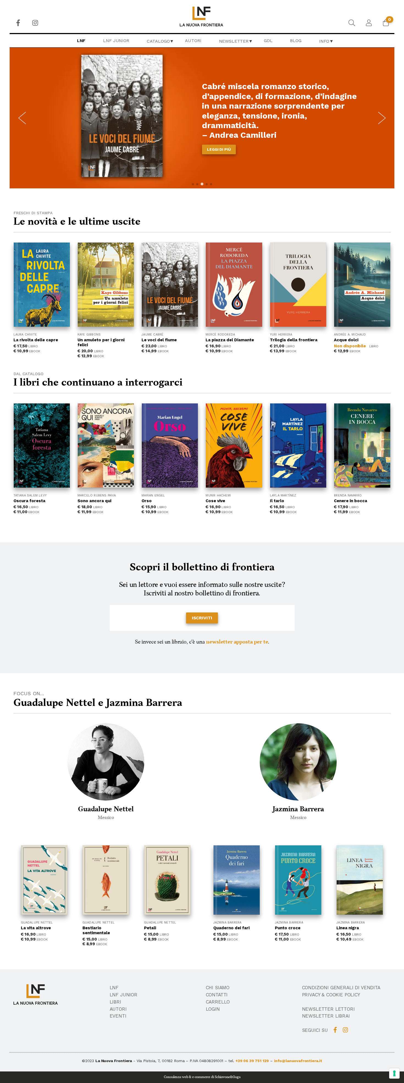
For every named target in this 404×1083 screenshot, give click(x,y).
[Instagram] (35, 23)
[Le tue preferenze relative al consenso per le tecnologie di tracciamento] (394, 1073)
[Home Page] (202, 16)
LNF (81, 40)
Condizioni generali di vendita (341, 987)
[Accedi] (368, 23)
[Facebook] (18, 23)
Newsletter (233, 41)
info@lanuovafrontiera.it (298, 1061)
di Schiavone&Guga (225, 1077)
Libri (115, 1002)
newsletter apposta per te (237, 642)
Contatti (217, 994)
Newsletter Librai (326, 1016)
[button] (193, 184)
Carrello (218, 1002)
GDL (268, 40)
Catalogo (158, 41)
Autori (193, 40)
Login (213, 1009)
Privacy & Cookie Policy (331, 994)
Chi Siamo (218, 987)
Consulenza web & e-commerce (187, 1077)
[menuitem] (18, 23)
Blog (295, 40)
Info (324, 41)
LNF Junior (116, 40)
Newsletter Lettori (328, 1009)
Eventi (118, 1016)
